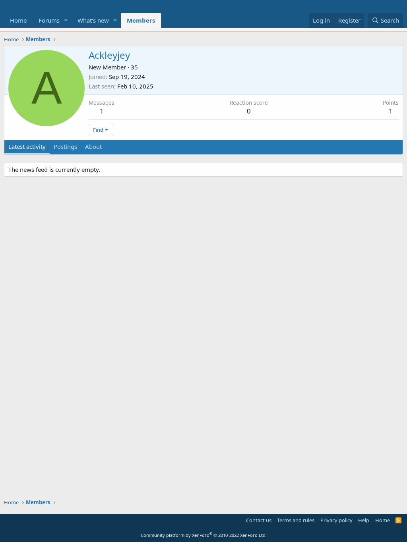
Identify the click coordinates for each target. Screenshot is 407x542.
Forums (49, 20)
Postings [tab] (65, 146)
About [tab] (93, 146)
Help (363, 520)
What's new (93, 20)
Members (141, 20)
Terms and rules (295, 520)
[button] (66, 20)
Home (18, 20)
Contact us (258, 520)
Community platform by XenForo (204, 535)
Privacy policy (336, 520)
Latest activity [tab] (27, 146)
